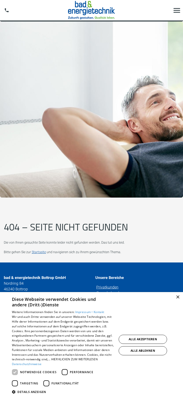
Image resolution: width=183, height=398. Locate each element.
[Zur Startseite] (91, 10)
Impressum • (84, 312)
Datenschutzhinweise (27, 364)
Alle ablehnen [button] (143, 351)
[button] (177, 10)
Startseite (39, 252)
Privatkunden (107, 287)
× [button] (177, 297)
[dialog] (91, 345)
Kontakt (99, 312)
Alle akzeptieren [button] (143, 339)
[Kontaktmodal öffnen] (6, 10)
